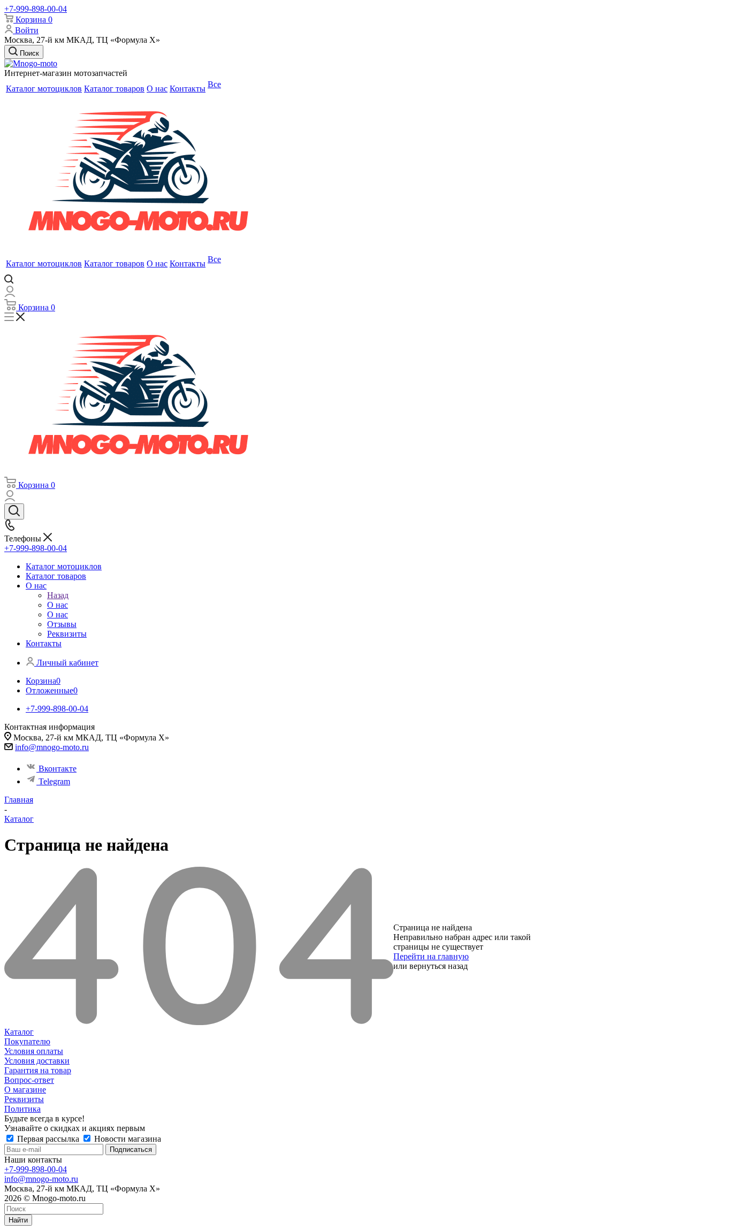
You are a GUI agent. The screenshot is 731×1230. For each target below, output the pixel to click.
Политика (22, 1108)
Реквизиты (24, 1099)
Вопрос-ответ (29, 1079)
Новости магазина (126, 1138)
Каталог (19, 1031)
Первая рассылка (48, 1138)
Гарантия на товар (37, 1070)
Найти (18, 1220)
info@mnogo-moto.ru (52, 747)
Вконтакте (58, 768)
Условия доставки (37, 1060)
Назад (57, 595)
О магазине (25, 1089)
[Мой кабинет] (10, 294)
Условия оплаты (33, 1051)
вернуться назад (438, 966)
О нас (57, 604)
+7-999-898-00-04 (35, 8)
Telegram (54, 781)
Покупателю (27, 1041)
